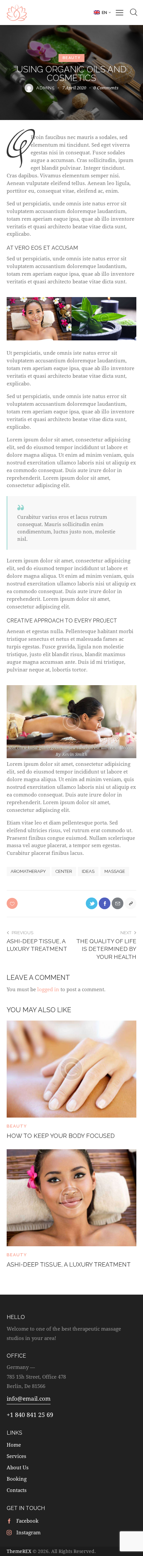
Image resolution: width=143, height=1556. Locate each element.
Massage (114, 871)
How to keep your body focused (61, 1135)
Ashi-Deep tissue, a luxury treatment (69, 1264)
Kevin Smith (74, 754)
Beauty (71, 58)
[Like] (13, 903)
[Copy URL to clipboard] (130, 903)
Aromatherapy (28, 871)
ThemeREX (19, 1551)
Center (64, 871)
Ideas (88, 871)
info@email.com (29, 1398)
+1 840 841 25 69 (30, 1415)
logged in (48, 989)
